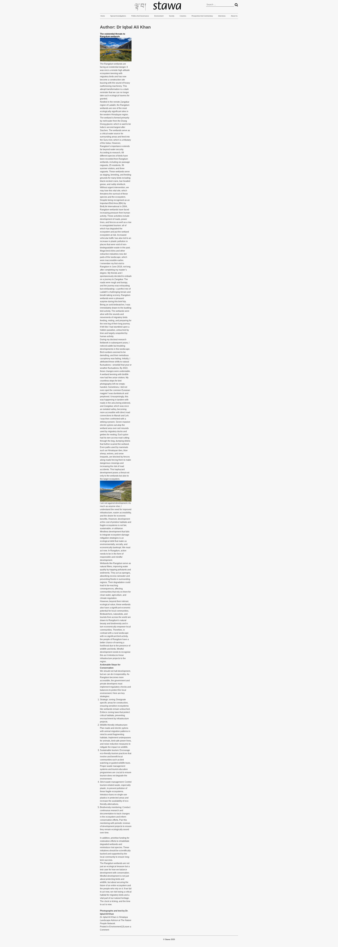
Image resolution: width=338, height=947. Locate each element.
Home (102, 16)
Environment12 (116, 926)
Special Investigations (118, 16)
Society (171, 16)
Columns (183, 16)
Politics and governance (140, 16)
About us (234, 16)
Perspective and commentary (202, 16)
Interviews (222, 16)
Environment (158, 16)
